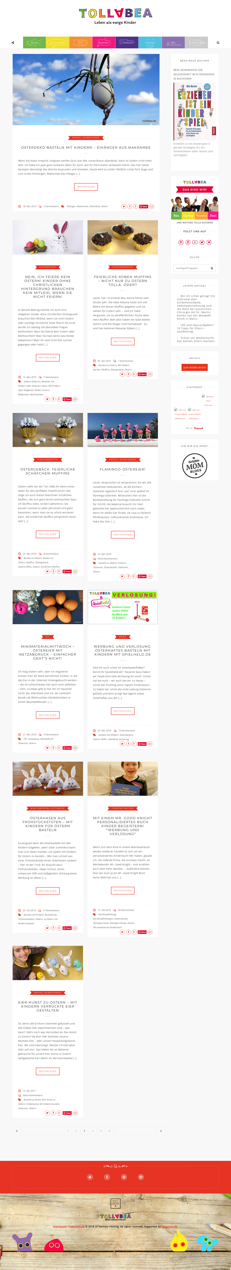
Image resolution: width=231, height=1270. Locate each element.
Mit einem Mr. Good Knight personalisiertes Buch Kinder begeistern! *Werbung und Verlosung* (122, 826)
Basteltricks (50, 914)
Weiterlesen (86, 187)
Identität (45, 381)
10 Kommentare (126, 730)
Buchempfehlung (107, 914)
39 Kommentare (126, 910)
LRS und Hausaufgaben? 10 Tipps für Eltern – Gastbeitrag (195, 328)
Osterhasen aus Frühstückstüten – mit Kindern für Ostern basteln (48, 824)
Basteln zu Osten (32, 1099)
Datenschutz (197, 42)
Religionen (23, 394)
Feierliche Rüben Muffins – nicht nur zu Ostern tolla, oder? (123, 281)
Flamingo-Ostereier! (123, 469)
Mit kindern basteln (49, 1103)
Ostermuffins (24, 566)
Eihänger (71, 206)
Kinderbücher (121, 918)
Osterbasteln (110, 567)
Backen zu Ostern (107, 365)
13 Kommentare (51, 910)
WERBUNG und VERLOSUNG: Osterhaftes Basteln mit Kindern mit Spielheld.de (123, 650)
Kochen (104, 42)
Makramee (82, 206)
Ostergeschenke (118, 923)
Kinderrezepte (122, 267)
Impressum (60, 1226)
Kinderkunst (32, 1103)
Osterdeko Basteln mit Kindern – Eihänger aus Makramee (86, 148)
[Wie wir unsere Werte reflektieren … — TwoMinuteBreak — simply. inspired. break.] (180, 414)
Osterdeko (94, 206)
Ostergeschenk (100, 923)
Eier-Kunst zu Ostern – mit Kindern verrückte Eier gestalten (47, 1006)
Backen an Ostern (32, 558)
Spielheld (112, 739)
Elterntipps (57, 42)
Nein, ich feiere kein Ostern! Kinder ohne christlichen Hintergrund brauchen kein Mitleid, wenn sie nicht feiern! (47, 287)
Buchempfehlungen (103, 918)
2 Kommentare (50, 206)
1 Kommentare (125, 360)
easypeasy (33, 738)
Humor (150, 42)
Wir (173, 42)
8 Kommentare (50, 553)
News (34, 42)
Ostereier (123, 567)
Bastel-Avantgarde (85, 138)
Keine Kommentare (107, 558)
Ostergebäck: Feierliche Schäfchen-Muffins (47, 471)
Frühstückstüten (26, 919)
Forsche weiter (123, 808)
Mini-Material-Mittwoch (48, 808)
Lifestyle (127, 42)
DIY (80, 42)
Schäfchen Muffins (50, 566)
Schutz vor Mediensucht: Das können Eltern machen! (196, 339)
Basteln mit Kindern (108, 734)
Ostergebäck (116, 369)
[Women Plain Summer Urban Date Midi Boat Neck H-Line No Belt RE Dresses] (208, 401)
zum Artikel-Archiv (194, 367)
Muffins (105, 369)
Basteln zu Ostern (107, 562)
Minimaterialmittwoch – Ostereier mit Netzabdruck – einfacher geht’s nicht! (47, 652)
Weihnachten (36, 394)
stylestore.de (169, 1226)
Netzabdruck (46, 738)
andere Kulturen (31, 381)
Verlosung (124, 739)
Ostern (104, 206)
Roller (104, 739)
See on (190, 427)
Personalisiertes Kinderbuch (107, 927)
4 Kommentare (50, 734)
